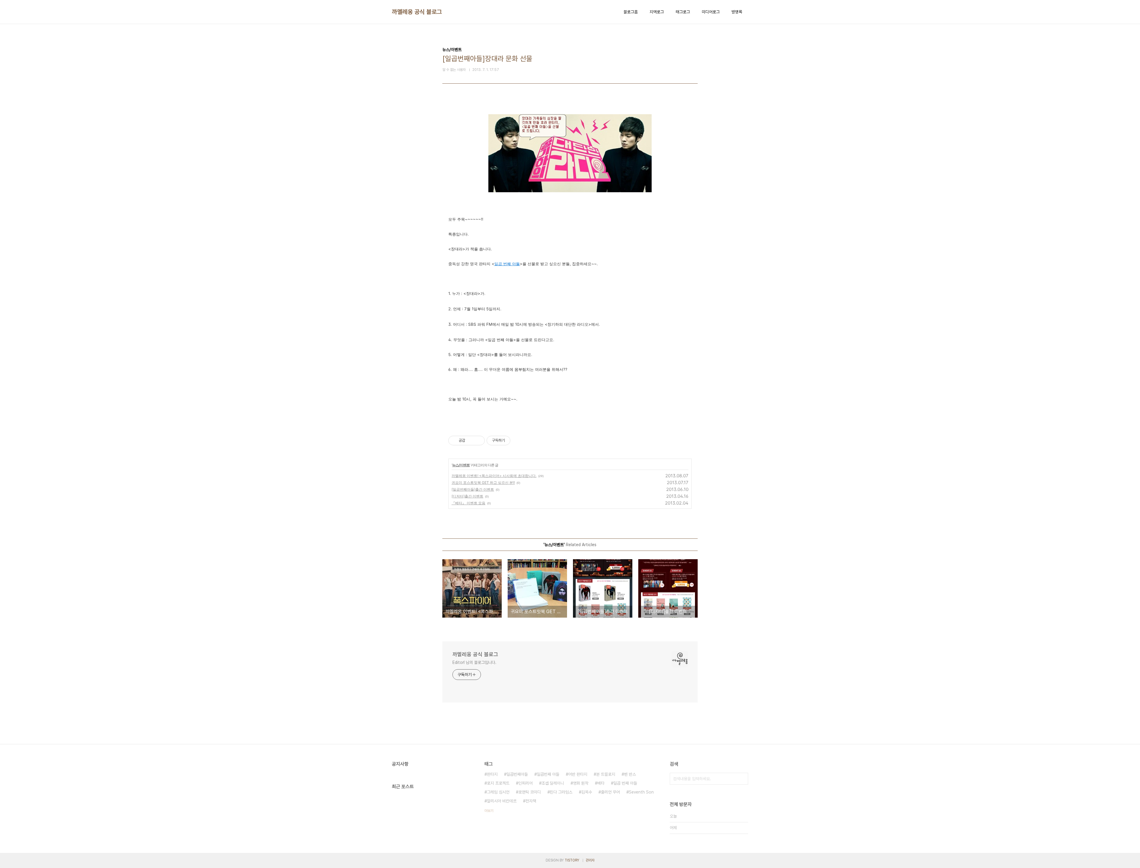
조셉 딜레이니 (553, 783)
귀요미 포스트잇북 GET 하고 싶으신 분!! (483, 482)
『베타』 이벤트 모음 (468, 503)
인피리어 (525, 783)
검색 (742, 778)
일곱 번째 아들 (625, 783)
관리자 (590, 860)
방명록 (737, 11)
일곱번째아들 (517, 774)
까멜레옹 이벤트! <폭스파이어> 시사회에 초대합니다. (494, 475)
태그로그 (683, 11)
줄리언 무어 (610, 792)
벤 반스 (630, 774)
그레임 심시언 (498, 792)
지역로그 (657, 11)
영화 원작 (580, 783)
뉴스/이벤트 (461, 465)
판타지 (492, 774)
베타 (600, 783)
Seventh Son (641, 792)
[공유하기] (470, 440)
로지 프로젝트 (498, 783)
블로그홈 (630, 11)
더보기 (488, 811)
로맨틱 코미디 (529, 792)
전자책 (530, 801)
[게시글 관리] (478, 440)
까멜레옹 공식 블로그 (417, 11)
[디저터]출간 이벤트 (467, 496)
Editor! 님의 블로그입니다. (474, 662)
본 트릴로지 (605, 774)
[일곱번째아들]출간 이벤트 (473, 489)
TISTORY (572, 860)
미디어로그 (711, 11)
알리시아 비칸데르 (502, 801)
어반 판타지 (577, 774)
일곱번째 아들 (548, 774)
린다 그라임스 (561, 792)
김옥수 (586, 792)
